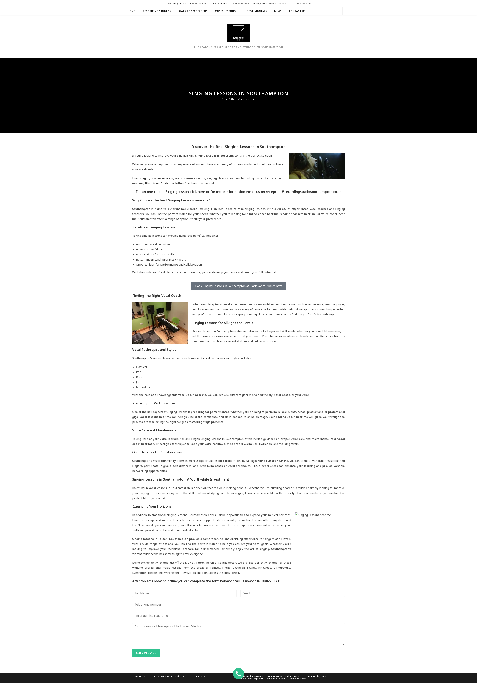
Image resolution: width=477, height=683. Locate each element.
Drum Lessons (274, 676)
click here (197, 191)
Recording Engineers (252, 678)
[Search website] (346, 11)
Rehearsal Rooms (276, 678)
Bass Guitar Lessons (252, 676)
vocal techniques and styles (221, 358)
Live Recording (198, 3)
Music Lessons (218, 3)
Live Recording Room (316, 676)
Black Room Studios (158, 183)
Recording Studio (176, 3)
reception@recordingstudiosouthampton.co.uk (304, 191)
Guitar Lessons (293, 676)
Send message (146, 653)
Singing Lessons (297, 678)
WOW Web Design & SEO (169, 676)
